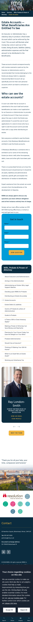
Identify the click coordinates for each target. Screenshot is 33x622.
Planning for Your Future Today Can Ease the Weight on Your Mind (17, 333)
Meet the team (16, 433)
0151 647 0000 (8, 535)
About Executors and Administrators (17, 276)
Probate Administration (13, 339)
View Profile (16, 419)
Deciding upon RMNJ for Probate (16, 292)
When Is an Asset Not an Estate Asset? (15, 355)
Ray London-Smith (16, 404)
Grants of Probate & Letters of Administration (15, 310)
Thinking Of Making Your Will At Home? (15, 348)
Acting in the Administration (14, 281)
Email (6, 233)
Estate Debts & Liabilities (13, 304)
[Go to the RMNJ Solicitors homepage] (17, 4)
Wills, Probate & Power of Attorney (15, 269)
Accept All (9, 610)
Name (6, 224)
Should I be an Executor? (13, 343)
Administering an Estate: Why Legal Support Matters (17, 286)
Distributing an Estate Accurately (16, 296)
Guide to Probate (10, 315)
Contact (7, 523)
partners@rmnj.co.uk (8, 538)
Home (3, 12)
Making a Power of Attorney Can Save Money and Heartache (16, 327)
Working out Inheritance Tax (14, 360)
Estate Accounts (10, 300)
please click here (11, 603)
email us (26, 210)
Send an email (16, 416)
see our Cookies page (15, 598)
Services (9, 12)
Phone (6, 242)
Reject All (24, 610)
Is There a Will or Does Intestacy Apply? (15, 320)
